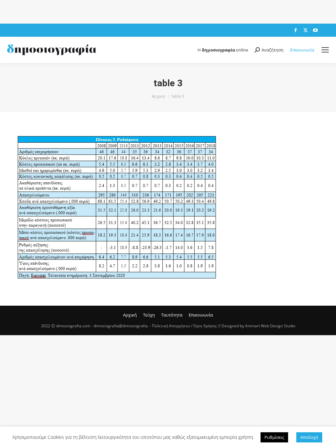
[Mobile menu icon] (325, 50)
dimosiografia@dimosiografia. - (123, 326)
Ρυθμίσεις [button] (274, 437)
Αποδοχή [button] (309, 437)
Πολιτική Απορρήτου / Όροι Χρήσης (184, 326)
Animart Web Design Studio (270, 326)
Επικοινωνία (302, 50)
